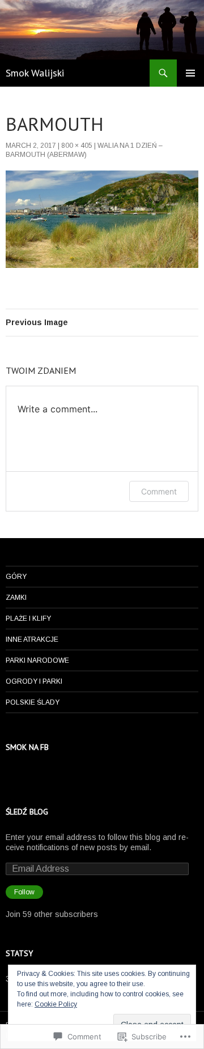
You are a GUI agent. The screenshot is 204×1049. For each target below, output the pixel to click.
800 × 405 (76, 146)
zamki (16, 598)
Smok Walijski (35, 72)
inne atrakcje (32, 639)
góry (16, 577)
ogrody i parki (34, 681)
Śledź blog (27, 812)
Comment (159, 491)
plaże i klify (28, 618)
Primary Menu (190, 73)
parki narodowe (37, 660)
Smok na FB (27, 747)
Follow (24, 892)
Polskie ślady (33, 702)
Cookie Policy (56, 1004)
